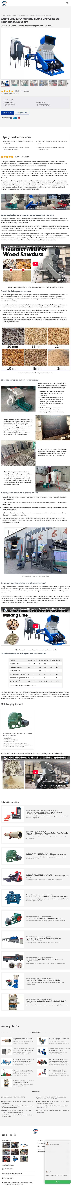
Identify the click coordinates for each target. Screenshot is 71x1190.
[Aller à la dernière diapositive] (3, 83)
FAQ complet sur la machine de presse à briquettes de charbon (17, 1102)
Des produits (30, 810)
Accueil (3, 15)
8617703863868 (8, 1169)
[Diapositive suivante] (67, 83)
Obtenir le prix (7, 113)
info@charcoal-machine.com (13, 1173)
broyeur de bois (8, 499)
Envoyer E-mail (22, 113)
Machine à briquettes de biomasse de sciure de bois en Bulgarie (53, 1111)
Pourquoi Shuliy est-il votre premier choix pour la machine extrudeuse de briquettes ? (16, 1111)
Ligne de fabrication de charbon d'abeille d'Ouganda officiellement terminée (18, 1107)
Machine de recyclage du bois (35, 853)
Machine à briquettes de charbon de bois (46, 810)
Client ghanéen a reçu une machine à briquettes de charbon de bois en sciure (53, 1102)
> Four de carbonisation (44, 1143)
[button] (5, 83)
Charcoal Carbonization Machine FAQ (13, 1097)
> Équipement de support (44, 1149)
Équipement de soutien (33, 831)
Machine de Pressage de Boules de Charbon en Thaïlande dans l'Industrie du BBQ (51, 1098)
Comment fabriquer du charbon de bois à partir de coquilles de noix (52, 1107)
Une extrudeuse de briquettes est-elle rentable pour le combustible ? (18, 1115)
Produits (9, 15)
